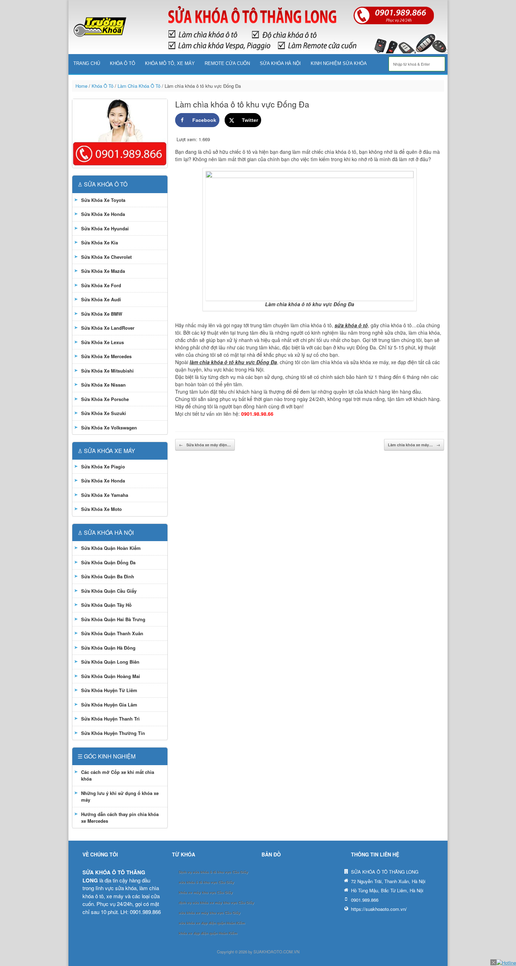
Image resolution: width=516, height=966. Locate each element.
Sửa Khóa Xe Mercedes (106, 356)
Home (81, 86)
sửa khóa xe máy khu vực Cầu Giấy (209, 913)
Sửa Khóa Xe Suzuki (103, 413)
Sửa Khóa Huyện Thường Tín (113, 733)
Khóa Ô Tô (102, 86)
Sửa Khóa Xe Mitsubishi (107, 370)
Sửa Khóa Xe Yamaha (104, 495)
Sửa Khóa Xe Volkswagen (109, 427)
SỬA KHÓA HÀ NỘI (280, 63)
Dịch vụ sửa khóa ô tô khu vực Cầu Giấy (213, 872)
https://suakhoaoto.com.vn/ (379, 909)
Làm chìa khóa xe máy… (414, 444)
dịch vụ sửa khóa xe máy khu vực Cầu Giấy (216, 903)
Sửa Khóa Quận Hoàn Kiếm (111, 548)
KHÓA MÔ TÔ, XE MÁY (170, 63)
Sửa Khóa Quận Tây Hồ (106, 605)
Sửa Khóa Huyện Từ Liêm (109, 690)
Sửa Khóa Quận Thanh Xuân (112, 633)
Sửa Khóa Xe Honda (103, 214)
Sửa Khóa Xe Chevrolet (106, 257)
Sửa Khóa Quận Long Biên (110, 661)
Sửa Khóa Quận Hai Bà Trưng (113, 619)
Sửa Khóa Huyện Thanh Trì (110, 718)
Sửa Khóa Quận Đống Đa (108, 562)
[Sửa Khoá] (100, 27)
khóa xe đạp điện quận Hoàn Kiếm (208, 933)
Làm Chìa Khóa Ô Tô (139, 86)
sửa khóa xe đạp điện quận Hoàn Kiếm (212, 923)
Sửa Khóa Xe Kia (99, 242)
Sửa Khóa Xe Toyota (103, 200)
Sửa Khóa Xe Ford (101, 285)
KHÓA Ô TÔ (122, 63)
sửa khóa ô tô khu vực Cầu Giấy (206, 882)
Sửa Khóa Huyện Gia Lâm (109, 704)
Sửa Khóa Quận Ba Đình (107, 576)
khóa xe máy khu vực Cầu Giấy (206, 892)
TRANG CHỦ (86, 63)
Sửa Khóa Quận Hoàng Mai (110, 676)
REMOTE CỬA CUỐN (227, 63)
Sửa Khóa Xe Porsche (105, 399)
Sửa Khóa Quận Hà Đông (108, 647)
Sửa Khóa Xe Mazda (103, 271)
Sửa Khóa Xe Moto (101, 509)
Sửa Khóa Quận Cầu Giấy (109, 590)
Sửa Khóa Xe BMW (101, 313)
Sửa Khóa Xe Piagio (103, 466)
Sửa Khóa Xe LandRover (107, 327)
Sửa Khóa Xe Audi (101, 299)
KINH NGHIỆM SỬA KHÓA (339, 63)
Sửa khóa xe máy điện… (205, 444)
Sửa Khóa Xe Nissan (103, 384)
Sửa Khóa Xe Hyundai (105, 228)
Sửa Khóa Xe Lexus (102, 342)
